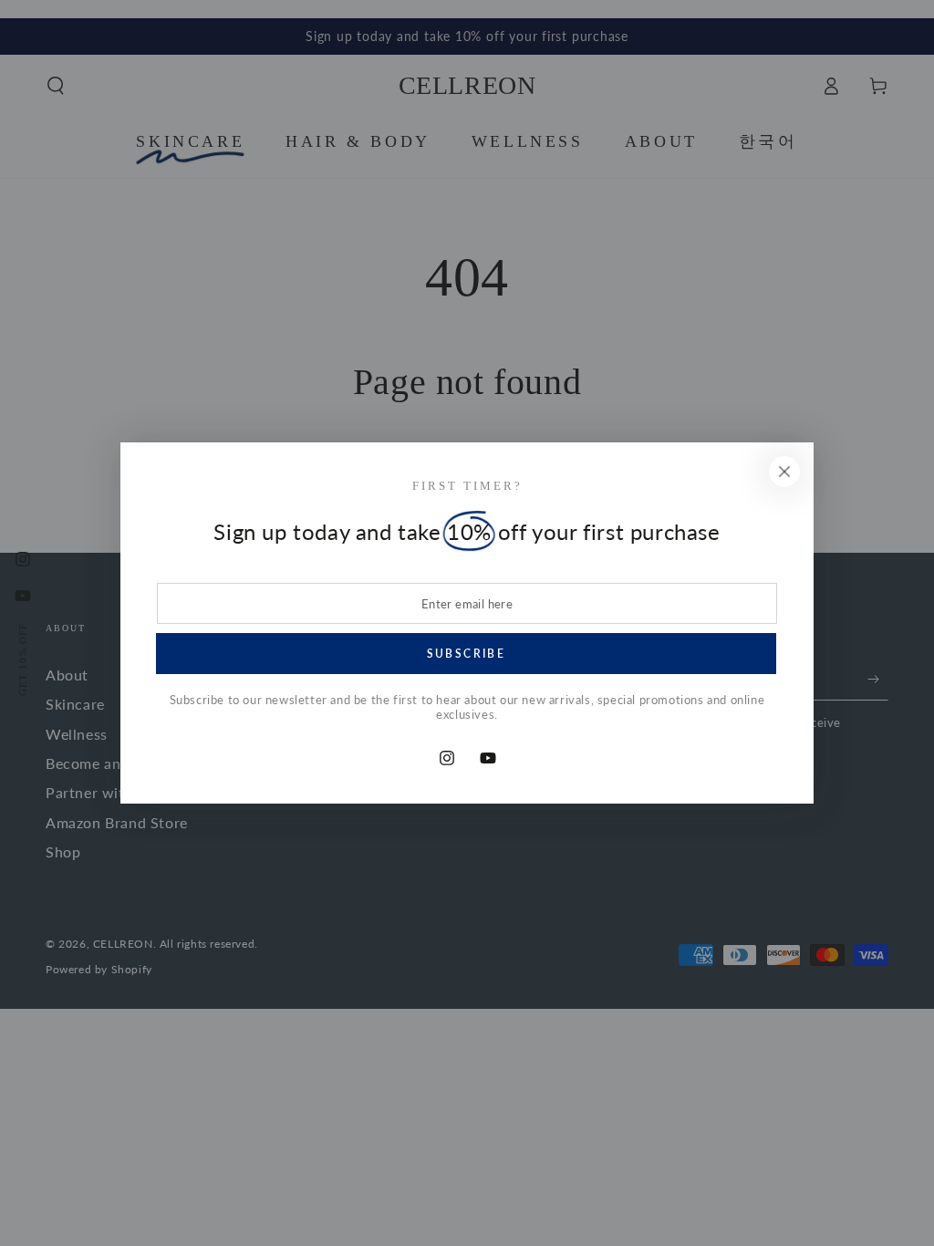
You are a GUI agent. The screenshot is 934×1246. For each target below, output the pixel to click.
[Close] (784, 472)
